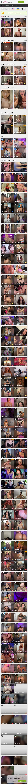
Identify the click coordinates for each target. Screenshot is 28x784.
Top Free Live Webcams (8, 40)
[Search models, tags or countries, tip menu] (26, 5)
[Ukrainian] (18, 9)
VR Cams (3, 136)
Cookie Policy (17, 778)
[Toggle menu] (1, 2)
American (6, 16)
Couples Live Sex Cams (8, 64)
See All (25, 16)
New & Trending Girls (7, 113)
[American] (13, 9)
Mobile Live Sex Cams (7, 88)
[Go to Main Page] (8, 2)
